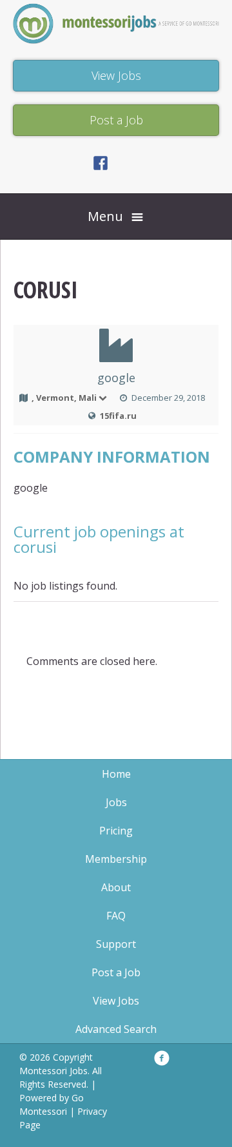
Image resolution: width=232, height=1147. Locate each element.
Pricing (116, 831)
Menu (105, 216)
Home (116, 774)
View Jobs (116, 1001)
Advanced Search (116, 1029)
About (116, 887)
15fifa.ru (118, 415)
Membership (116, 859)
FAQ (116, 916)
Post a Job (116, 972)
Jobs (116, 802)
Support (116, 944)
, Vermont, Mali (64, 397)
